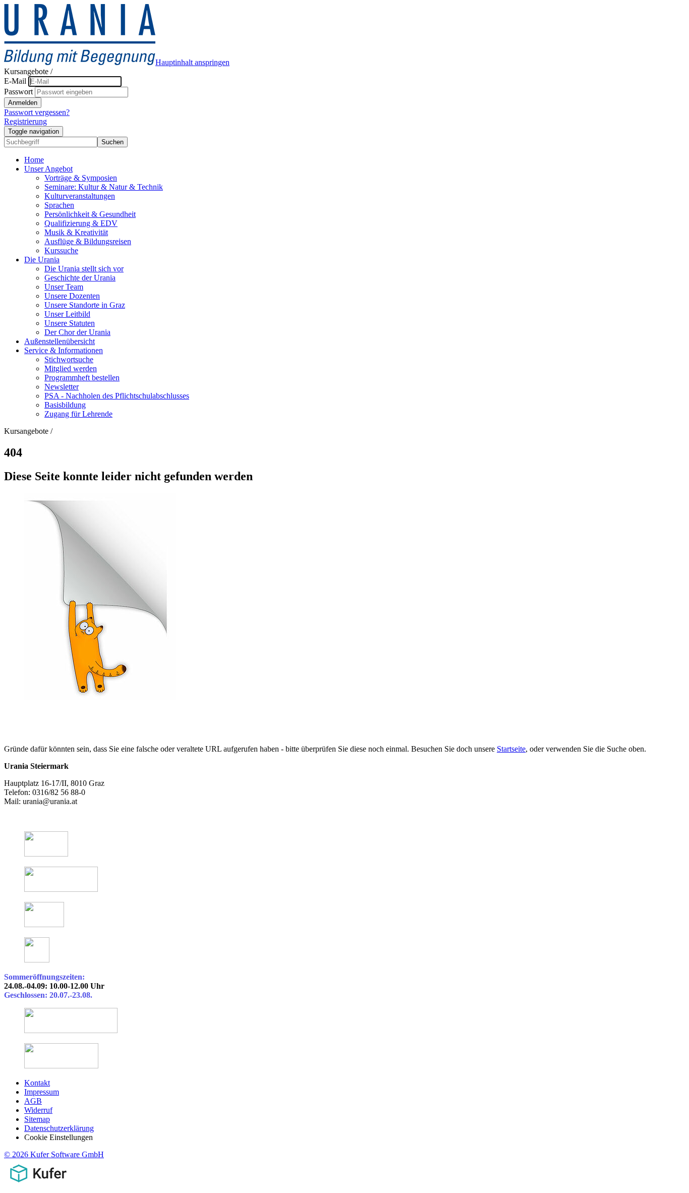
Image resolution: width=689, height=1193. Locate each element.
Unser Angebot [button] (48, 168)
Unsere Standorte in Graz (84, 305)
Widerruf (38, 1110)
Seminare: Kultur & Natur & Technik (103, 187)
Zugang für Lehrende (78, 414)
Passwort (18, 91)
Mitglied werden (70, 368)
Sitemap (37, 1119)
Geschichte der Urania (80, 277)
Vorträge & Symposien (80, 178)
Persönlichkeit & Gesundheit (90, 214)
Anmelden (22, 102)
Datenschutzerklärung (59, 1128)
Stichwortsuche (68, 359)
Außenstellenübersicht (59, 341)
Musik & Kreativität (76, 232)
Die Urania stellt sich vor (84, 268)
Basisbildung (65, 405)
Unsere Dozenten (72, 296)
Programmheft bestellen (82, 377)
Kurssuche (61, 250)
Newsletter (61, 386)
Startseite (511, 749)
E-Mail (15, 81)
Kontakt (37, 1082)
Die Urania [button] (42, 259)
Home (34, 159)
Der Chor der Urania (77, 332)
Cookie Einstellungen (58, 1137)
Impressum (41, 1092)
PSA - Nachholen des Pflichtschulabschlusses (116, 395)
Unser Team (63, 286)
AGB (33, 1101)
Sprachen (59, 205)
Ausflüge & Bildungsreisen (87, 241)
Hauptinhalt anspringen (192, 62)
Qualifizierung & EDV (81, 223)
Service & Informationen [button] (63, 350)
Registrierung (25, 121)
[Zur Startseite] (79, 62)
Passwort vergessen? (37, 112)
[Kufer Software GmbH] (38, 1184)
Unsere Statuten (69, 323)
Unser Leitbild (67, 314)
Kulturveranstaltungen (79, 196)
